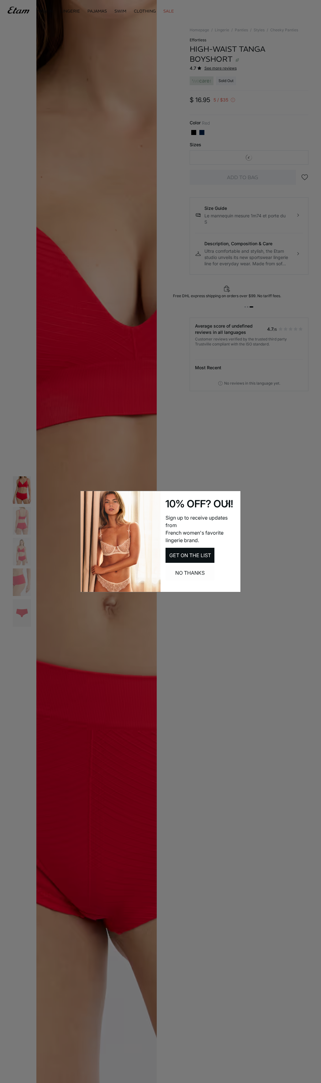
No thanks (190, 573)
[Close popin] (228, 504)
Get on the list (190, 555)
